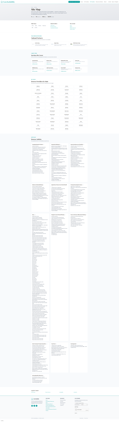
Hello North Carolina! (35, 271)
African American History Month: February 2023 (39, 222)
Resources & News (99, 1)
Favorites (93, 1)
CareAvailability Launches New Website (38, 243)
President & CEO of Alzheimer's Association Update (39, 317)
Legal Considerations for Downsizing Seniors (39, 190)
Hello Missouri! (34, 267)
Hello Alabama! (34, 257)
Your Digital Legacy (54, 234)
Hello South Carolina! (35, 274)
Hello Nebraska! (34, 268)
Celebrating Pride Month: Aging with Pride (38, 348)
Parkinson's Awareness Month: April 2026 (38, 313)
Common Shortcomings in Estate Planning (38, 188)
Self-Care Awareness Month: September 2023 (39, 322)
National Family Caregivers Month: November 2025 (39, 305)
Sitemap (47, 410)
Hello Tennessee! (34, 276)
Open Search (52, 25)
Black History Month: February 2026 (37, 236)
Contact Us (75, 392)
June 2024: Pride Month (35, 287)
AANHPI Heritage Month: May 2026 (37, 218)
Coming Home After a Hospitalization (37, 149)
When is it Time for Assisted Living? (37, 367)
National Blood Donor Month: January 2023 (38, 301)
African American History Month (37, 221)
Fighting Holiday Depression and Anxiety (57, 159)
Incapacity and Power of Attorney (76, 218)
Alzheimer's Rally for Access (36, 228)
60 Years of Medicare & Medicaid (37, 186)
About (105, 1)
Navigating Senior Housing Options (56, 219)
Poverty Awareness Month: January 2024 (38, 316)
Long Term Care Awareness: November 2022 (38, 290)
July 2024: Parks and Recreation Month (38, 286)
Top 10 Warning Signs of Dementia (56, 177)
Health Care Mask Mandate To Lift (37, 256)
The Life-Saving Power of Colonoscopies (57, 206)
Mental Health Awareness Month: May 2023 (38, 298)
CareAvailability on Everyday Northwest (38, 244)
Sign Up (71, 26)
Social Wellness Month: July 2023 (37, 326)
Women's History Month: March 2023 (37, 338)
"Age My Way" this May (35, 216)
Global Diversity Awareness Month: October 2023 (39, 255)
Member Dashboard (73, 27)
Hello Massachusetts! (35, 266)
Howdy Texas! (34, 280)
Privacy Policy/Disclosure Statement (51, 409)
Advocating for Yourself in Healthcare (57, 189)
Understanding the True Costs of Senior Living (77, 166)
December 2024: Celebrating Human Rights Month (39, 248)
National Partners (62, 402)
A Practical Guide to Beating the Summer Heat (39, 147)
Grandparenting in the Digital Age (76, 153)
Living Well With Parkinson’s (36, 156)
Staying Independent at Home (36, 161)
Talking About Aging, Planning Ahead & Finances (39, 193)
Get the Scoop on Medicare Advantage (38, 189)
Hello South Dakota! (35, 275)
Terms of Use (86, 418)
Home (82, 1)
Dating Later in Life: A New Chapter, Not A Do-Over (58, 195)
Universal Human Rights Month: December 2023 (39, 335)
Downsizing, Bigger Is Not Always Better (76, 190)
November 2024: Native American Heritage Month (39, 311)
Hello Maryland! (34, 265)
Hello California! (34, 259)
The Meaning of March (35, 334)
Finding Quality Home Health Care (76, 152)
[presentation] (82, 410)
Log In (71, 25)
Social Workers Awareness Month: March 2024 (39, 328)
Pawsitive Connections (54, 164)
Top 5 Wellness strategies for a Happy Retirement (39, 166)
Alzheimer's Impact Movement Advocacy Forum (39, 227)
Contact (109, 1)
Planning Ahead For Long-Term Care (76, 196)
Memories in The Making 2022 (36, 297)
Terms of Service (47, 392)
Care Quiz (61, 401)
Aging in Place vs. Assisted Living (75, 186)
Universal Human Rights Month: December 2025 (39, 336)
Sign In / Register (115, 1)
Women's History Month (35, 337)
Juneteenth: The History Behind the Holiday (38, 289)
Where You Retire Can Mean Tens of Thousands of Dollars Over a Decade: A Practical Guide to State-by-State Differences (78, 203)
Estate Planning (73, 217)
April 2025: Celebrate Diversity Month (37, 232)
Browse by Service (53, 26)
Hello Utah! (33, 277)
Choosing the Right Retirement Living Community (78, 189)
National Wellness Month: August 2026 (57, 199)
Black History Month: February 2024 (37, 235)
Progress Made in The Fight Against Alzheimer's (58, 167)
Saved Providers (72, 29)
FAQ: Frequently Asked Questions (50, 406)
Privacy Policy (33, 392)
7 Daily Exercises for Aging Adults (56, 187)
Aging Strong (53, 190)
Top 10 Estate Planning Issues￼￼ (56, 227)
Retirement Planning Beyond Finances (57, 203)
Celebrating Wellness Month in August (37, 247)
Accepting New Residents (54, 27)
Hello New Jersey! (34, 269)
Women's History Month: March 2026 (37, 339)
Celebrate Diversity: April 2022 (36, 245)
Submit (76, 413)
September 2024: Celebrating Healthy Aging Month (39, 325)
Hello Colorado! (34, 260)
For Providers (86, 1)
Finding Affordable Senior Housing (76, 191)
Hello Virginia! (34, 278)
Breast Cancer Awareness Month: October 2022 (39, 237)
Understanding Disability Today (36, 169)
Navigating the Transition (55, 163)
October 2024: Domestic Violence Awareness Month (40, 312)
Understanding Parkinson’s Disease (37, 170)
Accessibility (61, 392)
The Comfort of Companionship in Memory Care (58, 172)
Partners (39, 25)
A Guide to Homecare (74, 147)
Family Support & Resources (50, 401)
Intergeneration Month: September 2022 (38, 284)
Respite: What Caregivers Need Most (76, 160)
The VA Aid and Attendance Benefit (37, 380)
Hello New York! (34, 270)
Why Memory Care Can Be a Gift (56, 180)
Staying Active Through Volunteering (37, 160)
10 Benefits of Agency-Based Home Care (38, 345)
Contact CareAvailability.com (50, 405)
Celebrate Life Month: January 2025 (37, 246)
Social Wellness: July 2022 (36, 327)
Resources (44, 25)
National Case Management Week (37, 304)
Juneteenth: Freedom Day (36, 288)
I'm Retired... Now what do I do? (36, 155)
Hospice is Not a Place (35, 152)
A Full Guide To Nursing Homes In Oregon (38, 187)
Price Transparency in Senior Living (56, 220)
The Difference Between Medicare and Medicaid (39, 194)
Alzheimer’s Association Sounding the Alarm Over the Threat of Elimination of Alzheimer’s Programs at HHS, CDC (59, 149)
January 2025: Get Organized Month (37, 285)
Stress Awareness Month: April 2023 (37, 329)
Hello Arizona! (34, 258)
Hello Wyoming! (34, 279)
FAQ (32, 27)
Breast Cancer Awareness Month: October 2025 (39, 238)
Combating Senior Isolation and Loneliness (38, 148)
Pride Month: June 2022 (35, 318)
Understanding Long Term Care (36, 363)
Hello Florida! (34, 261)
